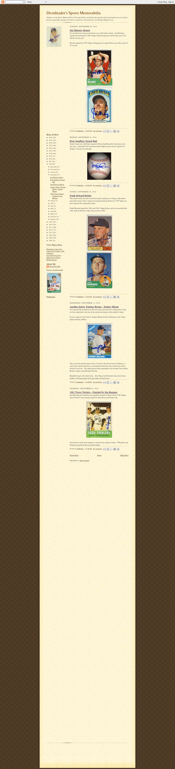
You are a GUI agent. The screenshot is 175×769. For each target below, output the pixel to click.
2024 (50, 143)
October (53, 172)
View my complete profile (54, 270)
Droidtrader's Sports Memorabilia (73, 12)
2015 (50, 222)
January (53, 219)
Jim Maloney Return (56, 177)
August (53, 201)
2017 (50, 161)
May (52, 208)
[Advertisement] (57, 90)
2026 (50, 137)
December (54, 167)
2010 (50, 235)
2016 (50, 164)
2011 (50, 232)
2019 (50, 156)
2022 (50, 148)
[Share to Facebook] (114, 131)
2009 (50, 238)
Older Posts (124, 455)
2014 (50, 224)
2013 (50, 227)
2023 (50, 145)
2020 (50, 153)
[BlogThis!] (108, 131)
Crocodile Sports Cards (53, 255)
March (53, 214)
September (54, 175)
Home (99, 455)
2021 (50, 151)
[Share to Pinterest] (118, 131)
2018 (50, 159)
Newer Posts (74, 455)
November (54, 169)
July (52, 203)
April (52, 211)
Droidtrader (54, 266)
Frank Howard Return (57, 184)
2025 (50, 140)
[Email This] (104, 131)
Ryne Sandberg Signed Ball (83, 141)
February (54, 217)
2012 (50, 230)
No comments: (97, 131)
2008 (50, 240)
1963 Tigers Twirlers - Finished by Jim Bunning (57, 196)
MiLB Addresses (51, 260)
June (52, 206)
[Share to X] (111, 131)
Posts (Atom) (84, 460)
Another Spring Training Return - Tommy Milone (58, 189)
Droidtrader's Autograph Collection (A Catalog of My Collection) (55, 251)
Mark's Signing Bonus (53, 258)
